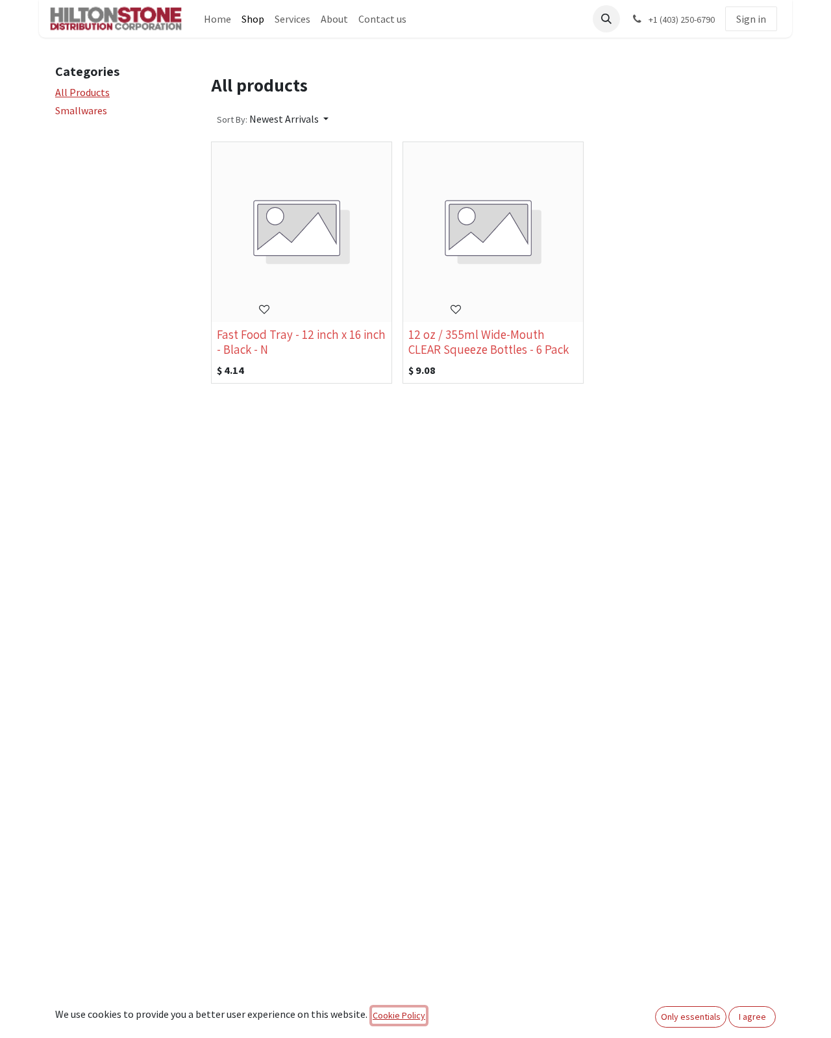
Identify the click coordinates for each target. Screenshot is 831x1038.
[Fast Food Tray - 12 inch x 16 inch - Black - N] (301, 232)
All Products (82, 92)
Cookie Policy (399, 1015)
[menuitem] (217, 19)
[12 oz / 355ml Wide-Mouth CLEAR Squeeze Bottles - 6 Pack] (493, 232)
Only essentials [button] (691, 1016)
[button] (606, 18)
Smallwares (81, 110)
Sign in (751, 18)
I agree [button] (752, 1016)
